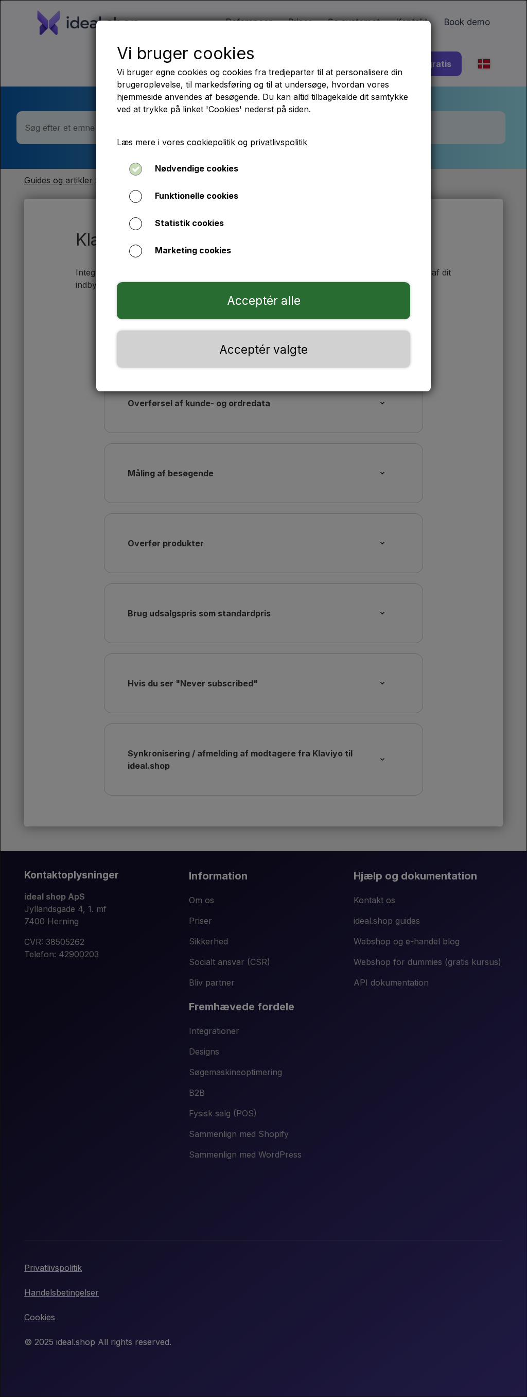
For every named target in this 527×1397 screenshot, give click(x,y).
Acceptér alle (264, 300)
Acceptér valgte (263, 349)
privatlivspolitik (278, 142)
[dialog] (263, 698)
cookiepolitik (211, 142)
